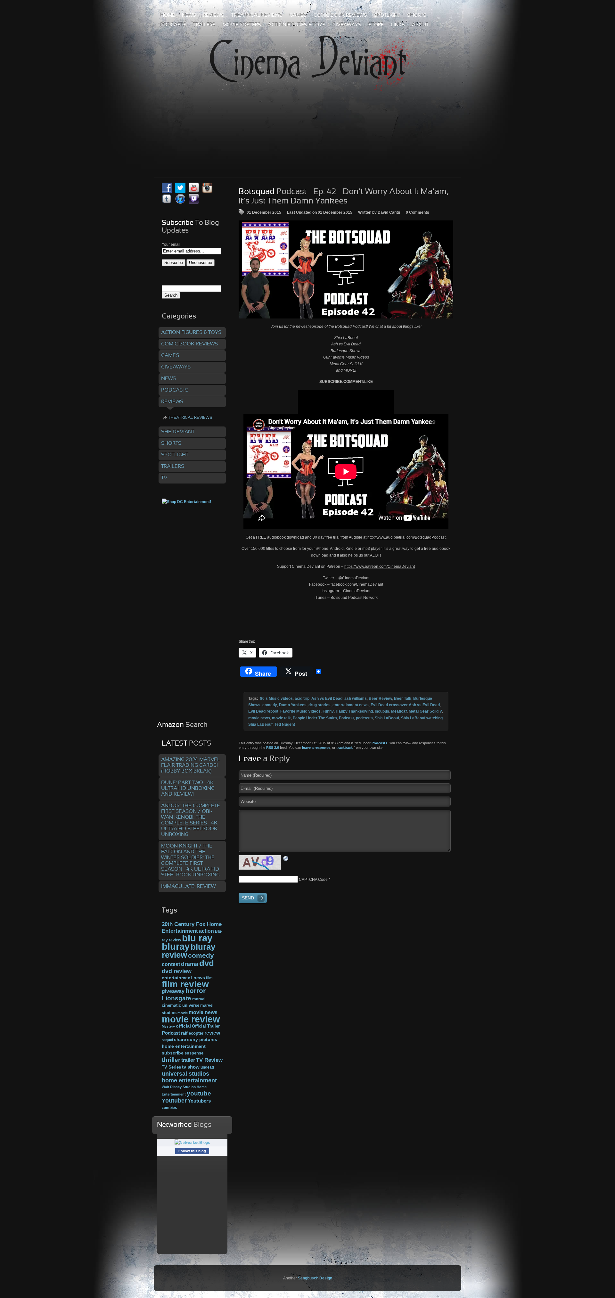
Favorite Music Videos (300, 711)
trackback (344, 747)
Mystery (168, 1026)
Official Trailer (206, 1026)
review (212, 1033)
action (206, 931)
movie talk (281, 718)
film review (185, 984)
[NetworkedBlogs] (192, 1142)
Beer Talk (402, 698)
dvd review (177, 971)
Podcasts (379, 743)
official (183, 1026)
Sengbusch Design (315, 1278)
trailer (188, 1060)
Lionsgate (176, 998)
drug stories (319, 705)
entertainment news (350, 705)
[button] (346, 269)
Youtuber (174, 1100)
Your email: (171, 244)
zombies (169, 1107)
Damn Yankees (293, 705)
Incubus (382, 711)
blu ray (197, 938)
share (180, 1039)
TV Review (209, 1060)
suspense (193, 1053)
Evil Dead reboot (263, 711)
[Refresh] (286, 858)
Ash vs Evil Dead (326, 698)
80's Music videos (276, 698)
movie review (191, 1019)
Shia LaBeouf (387, 718)
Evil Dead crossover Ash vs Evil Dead (405, 705)
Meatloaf (399, 711)
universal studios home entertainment (189, 1077)
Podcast (346, 718)
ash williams (355, 698)
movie (182, 1013)
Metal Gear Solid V (425, 711)
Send (248, 897)
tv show (191, 1067)
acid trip (302, 698)
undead (207, 1067)
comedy (269, 705)
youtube (199, 1093)
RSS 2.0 (272, 747)
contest (171, 964)
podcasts (364, 718)
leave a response (316, 747)
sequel (167, 1040)
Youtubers (199, 1101)
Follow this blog (192, 1151)
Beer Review (380, 698)
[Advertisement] (307, 124)
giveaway (173, 991)
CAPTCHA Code (313, 879)
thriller (171, 1059)
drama (189, 964)
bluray (176, 946)
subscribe (173, 1052)
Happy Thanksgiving (354, 711)
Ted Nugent (285, 724)
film (209, 978)
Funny (328, 711)
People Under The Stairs (315, 718)
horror (195, 991)
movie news (259, 718)
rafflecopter (192, 1033)
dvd (206, 963)
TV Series (171, 1067)
